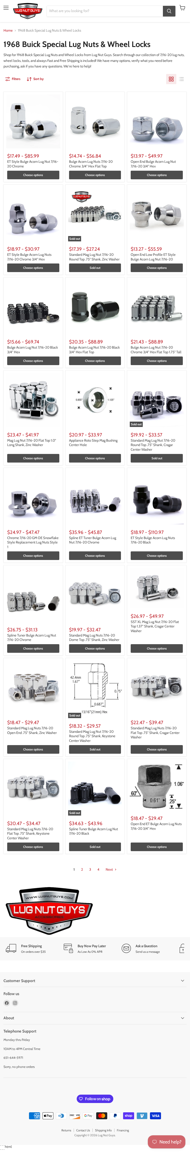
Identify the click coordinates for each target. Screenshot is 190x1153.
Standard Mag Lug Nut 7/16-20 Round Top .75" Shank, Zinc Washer (94, 257)
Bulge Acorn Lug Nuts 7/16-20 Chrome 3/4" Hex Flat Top (91, 164)
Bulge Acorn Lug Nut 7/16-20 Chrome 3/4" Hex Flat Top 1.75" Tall (156, 349)
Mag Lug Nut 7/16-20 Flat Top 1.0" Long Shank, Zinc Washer (31, 442)
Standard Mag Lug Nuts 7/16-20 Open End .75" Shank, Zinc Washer (32, 730)
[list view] (181, 79)
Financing (123, 1130)
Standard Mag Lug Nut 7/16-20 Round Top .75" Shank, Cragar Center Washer (153, 445)
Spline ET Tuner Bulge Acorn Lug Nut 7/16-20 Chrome (92, 540)
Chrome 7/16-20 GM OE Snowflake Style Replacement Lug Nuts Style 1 (33, 542)
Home (8, 31)
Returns (66, 1130)
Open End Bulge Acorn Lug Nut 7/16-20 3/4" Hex (153, 164)
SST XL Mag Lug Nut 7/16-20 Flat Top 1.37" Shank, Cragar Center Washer (155, 626)
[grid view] (171, 79)
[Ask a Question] (151, 949)
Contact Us (83, 1130)
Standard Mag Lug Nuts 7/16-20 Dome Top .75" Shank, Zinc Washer (94, 637)
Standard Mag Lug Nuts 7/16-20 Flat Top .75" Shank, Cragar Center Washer (155, 732)
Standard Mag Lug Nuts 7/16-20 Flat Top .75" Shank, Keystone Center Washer (30, 833)
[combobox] (105, 11)
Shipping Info (103, 1130)
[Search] (169, 11)
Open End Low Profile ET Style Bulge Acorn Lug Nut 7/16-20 (153, 257)
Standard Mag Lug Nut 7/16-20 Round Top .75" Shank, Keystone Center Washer (92, 736)
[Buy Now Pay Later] (93, 949)
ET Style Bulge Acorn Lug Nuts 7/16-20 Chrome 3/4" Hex (29, 257)
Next (110, 869)
